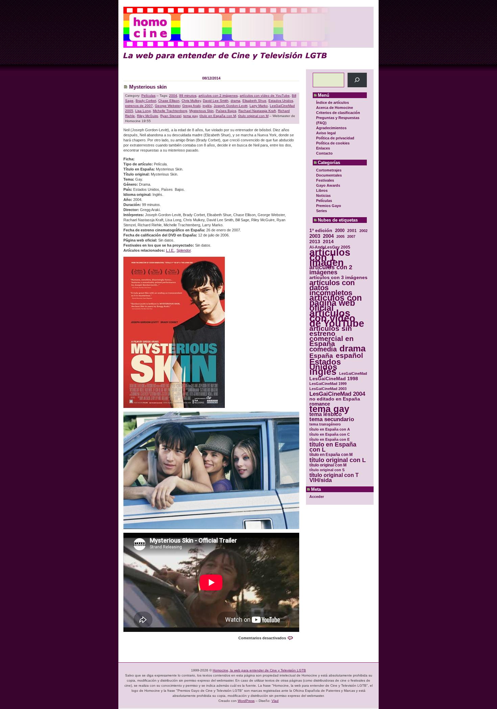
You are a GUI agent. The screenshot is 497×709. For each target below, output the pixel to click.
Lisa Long (143, 111)
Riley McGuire (147, 116)
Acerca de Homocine (334, 108)
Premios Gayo (328, 206)
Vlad (275, 701)
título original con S (327, 470)
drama (352, 348)
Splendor (183, 250)
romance (319, 404)
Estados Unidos (325, 364)
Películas (324, 201)
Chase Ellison (169, 100)
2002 (363, 231)
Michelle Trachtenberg (170, 111)
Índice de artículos (332, 102)
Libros (322, 190)
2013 (314, 241)
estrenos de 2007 (139, 106)
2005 (340, 236)
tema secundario (331, 419)
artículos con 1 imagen (329, 257)
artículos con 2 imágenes (330, 270)
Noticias (323, 195)
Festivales (325, 180)
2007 (351, 236)
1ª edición (320, 230)
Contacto (324, 153)
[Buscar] (357, 80)
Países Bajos (226, 111)
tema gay (329, 409)
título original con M (328, 465)
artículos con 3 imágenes (338, 277)
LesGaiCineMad (353, 373)
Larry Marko (259, 106)
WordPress (246, 701)
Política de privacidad (335, 138)
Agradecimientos (331, 128)
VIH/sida (320, 480)
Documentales (329, 175)
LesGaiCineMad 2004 (337, 393)
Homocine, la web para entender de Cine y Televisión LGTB (259, 670)
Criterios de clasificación (338, 113)
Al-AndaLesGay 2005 (329, 247)
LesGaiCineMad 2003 (328, 389)
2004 (328, 235)
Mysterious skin (148, 87)
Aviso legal (326, 133)
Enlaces (323, 148)
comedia (323, 349)
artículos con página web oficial (335, 303)
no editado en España (334, 399)
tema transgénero (325, 424)
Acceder (316, 497)
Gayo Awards (328, 185)
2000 (340, 230)
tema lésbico (325, 414)
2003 (314, 235)
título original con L (337, 459)
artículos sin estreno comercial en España (331, 336)
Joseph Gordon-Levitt (230, 106)
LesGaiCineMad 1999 (328, 384)
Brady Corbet (146, 100)
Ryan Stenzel (170, 116)
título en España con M (331, 454)
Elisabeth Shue (254, 100)
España (321, 355)
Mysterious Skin (201, 111)
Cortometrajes (328, 170)
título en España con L (332, 447)
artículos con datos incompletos (332, 287)
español (349, 355)
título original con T (334, 475)
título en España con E (329, 439)
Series (321, 211)
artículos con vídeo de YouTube (336, 318)
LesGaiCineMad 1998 (333, 378)
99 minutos (187, 95)
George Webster (167, 106)
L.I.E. (170, 250)
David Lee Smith (216, 100)
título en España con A (329, 429)
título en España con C (329, 434)
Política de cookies (333, 143)
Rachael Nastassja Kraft (257, 111)
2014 (328, 241)
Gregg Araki (191, 106)
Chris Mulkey (191, 100)
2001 (352, 230)
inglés (322, 371)
